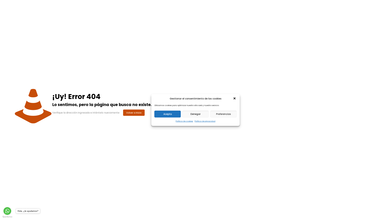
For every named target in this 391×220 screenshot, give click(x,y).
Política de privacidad (205, 121)
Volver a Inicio (134, 112)
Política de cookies (184, 121)
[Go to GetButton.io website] (7, 217)
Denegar (195, 114)
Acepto (167, 114)
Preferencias (223, 114)
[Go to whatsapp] (7, 211)
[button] (235, 99)
